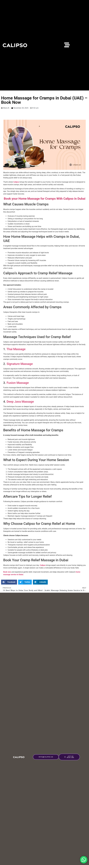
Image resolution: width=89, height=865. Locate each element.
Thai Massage (16, 349)
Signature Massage (20, 364)
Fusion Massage (18, 383)
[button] (9, 582)
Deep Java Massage (20, 401)
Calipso (16, 182)
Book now (7, 572)
